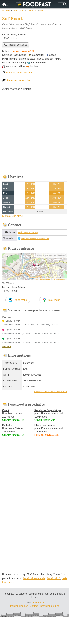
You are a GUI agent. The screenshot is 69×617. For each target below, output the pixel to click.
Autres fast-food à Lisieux (16, 88)
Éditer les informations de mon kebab (50, 391)
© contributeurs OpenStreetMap (51, 255)
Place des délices (44, 425)
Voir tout (6, 346)
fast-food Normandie (34, 578)
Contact (34, 606)
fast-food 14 (53, 578)
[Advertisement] (34, 131)
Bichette (7, 425)
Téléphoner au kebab (28, 232)
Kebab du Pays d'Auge (47, 410)
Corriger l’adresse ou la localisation (50, 279)
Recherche (65, 4)
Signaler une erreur (12, 215)
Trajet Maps (53, 299)
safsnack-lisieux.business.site (35, 238)
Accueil (4, 4)
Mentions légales (19, 606)
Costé (5, 410)
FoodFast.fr (38, 602)
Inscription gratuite (49, 606)
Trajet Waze (20, 299)
